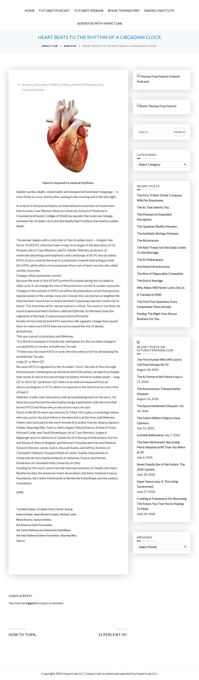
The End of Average (150, 280)
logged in (31, 603)
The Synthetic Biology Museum (157, 233)
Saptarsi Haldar (42, 519)
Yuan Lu (20, 540)
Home (30, 10)
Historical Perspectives (87, 84)
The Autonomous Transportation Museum (159, 391)
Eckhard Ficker (24, 514)
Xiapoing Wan (68, 535)
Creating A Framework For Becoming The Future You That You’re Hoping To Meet (162, 503)
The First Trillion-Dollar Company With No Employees (159, 197)
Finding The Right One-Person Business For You (157, 316)
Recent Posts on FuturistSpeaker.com (155, 348)
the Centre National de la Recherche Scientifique (43, 530)
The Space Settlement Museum (157, 406)
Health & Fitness (60, 84)
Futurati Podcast (54, 10)
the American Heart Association (34, 524)
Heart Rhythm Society (46, 514)
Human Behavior (33, 89)
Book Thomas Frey (124, 10)
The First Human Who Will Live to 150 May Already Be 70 (159, 362)
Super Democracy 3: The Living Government (157, 484)
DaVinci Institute (159, 10)
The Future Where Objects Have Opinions (158, 420)
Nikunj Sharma (24, 519)
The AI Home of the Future (154, 376)
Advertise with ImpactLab (99, 23)
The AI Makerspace (150, 259)
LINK (20, 492)
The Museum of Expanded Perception (154, 216)
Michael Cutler (68, 514)
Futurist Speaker (88, 10)
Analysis (27, 84)
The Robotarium (148, 240)
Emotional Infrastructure (153, 266)
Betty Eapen (28, 509)
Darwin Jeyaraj (63, 509)
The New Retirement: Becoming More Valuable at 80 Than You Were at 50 (161, 447)
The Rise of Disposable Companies (160, 273)
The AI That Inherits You (153, 207)
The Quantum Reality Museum (157, 226)
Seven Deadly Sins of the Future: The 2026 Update (161, 466)
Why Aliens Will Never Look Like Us (161, 287)
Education (41, 84)
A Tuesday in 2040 (149, 294)
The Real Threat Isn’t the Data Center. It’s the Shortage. (161, 250)
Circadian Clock (45, 509)
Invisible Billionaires (150, 435)
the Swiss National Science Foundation (37, 535)
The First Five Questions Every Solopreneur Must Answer (157, 304)
